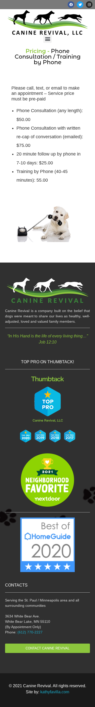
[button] (47, 39)
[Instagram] (89, 4)
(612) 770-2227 (30, 632)
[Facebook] (71, 4)
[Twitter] (80, 4)
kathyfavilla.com (54, 692)
